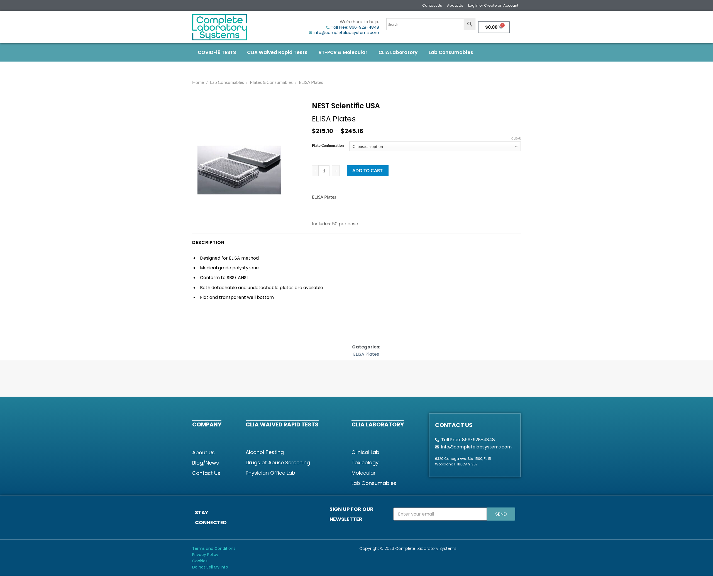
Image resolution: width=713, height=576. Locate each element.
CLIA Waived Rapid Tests (277, 52)
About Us (455, 5)
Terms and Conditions (213, 548)
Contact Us (432, 5)
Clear (516, 138)
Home (198, 82)
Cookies (199, 561)
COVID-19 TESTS (217, 52)
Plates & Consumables (271, 82)
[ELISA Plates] (239, 170)
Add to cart (367, 170)
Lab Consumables (451, 52)
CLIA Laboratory (398, 52)
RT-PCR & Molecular (343, 52)
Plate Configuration (328, 146)
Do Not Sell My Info (210, 567)
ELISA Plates (311, 82)
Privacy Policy (205, 554)
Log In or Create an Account (493, 5)
